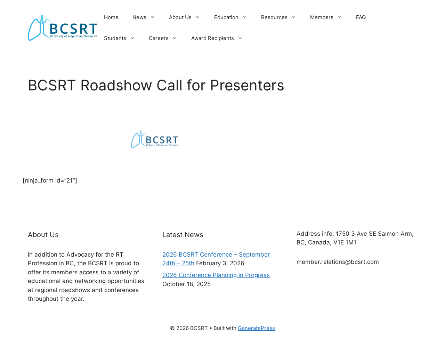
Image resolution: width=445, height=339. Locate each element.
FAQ (361, 17)
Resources (274, 17)
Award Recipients (212, 38)
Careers (159, 38)
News (139, 17)
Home (111, 17)
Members (321, 17)
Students (115, 38)
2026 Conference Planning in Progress (216, 275)
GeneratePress (256, 328)
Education (226, 17)
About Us (180, 17)
